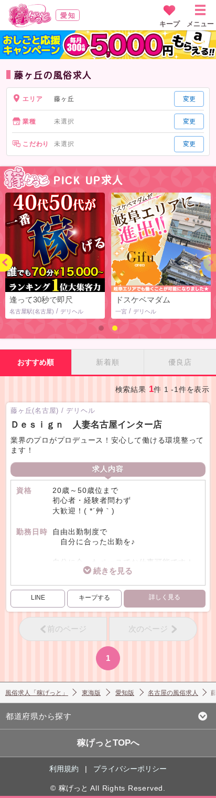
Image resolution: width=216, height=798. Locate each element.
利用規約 (64, 769)
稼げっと (73, 788)
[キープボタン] (94, 599)
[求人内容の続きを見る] (108, 571)
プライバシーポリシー (130, 769)
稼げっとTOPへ (108, 743)
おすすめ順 (35, 362)
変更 (189, 99)
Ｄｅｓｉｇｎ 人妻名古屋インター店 (86, 425)
